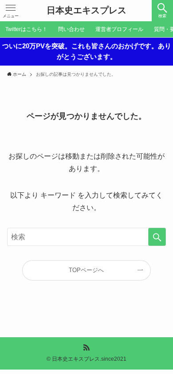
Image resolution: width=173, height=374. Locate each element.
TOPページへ (86, 270)
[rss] (86, 347)
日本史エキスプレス (86, 10)
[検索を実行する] (157, 237)
